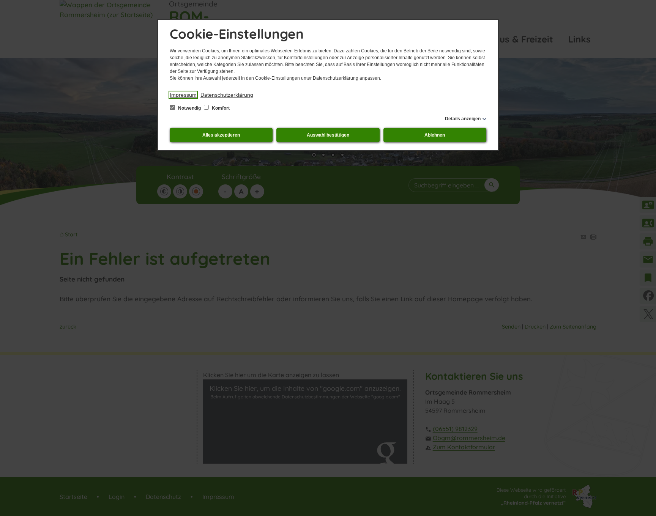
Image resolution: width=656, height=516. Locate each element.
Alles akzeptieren (221, 135)
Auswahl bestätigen (328, 135)
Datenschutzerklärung (226, 95)
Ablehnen (434, 135)
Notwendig (189, 108)
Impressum (183, 95)
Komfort (220, 108)
